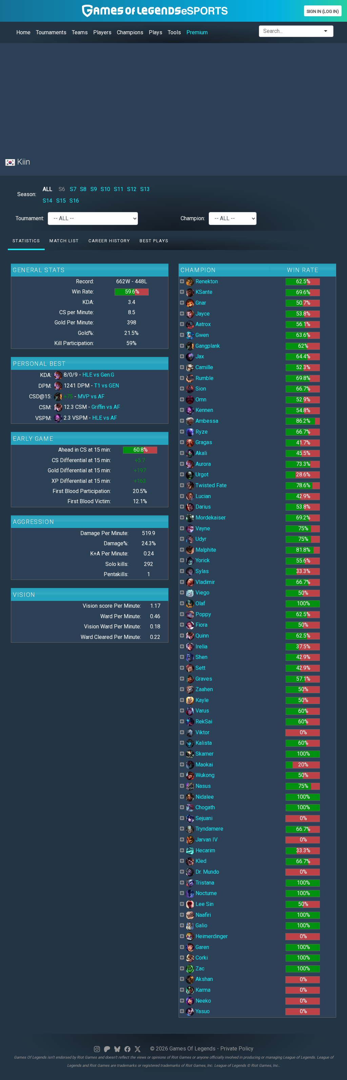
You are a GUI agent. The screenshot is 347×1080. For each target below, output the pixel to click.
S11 (118, 189)
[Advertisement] (173, 96)
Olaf (199, 603)
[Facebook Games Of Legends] (127, 1048)
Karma (202, 990)
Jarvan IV (206, 839)
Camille (203, 367)
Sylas (201, 571)
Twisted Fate (210, 485)
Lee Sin (203, 904)
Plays (155, 32)
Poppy (202, 614)
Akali (200, 453)
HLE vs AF (104, 418)
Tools (174, 32)
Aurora (202, 464)
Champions (130, 32)
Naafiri (202, 915)
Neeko (202, 1001)
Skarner (203, 754)
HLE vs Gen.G (98, 375)
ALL (47, 189)
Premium (197, 32)
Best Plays (154, 240)
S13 (145, 189)
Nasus (202, 786)
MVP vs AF (91, 396)
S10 (105, 189)
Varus (201, 710)
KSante (203, 292)
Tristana (204, 882)
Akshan (203, 979)
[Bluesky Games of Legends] (117, 1048)
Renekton (206, 281)
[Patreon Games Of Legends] (107, 1048)
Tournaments (51, 32)
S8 (83, 189)
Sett (199, 668)
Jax (199, 356)
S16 (74, 200)
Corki (201, 957)
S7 (73, 189)
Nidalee (204, 797)
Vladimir (204, 582)
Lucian (202, 496)
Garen (201, 947)
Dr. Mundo (206, 872)
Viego (201, 592)
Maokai (203, 764)
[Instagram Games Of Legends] (97, 1048)
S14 (47, 200)
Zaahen (203, 689)
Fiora (200, 625)
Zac (199, 968)
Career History (109, 240)
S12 (132, 189)
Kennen (203, 410)
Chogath (204, 807)
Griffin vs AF (105, 407)
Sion (200, 388)
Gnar (200, 303)
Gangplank (207, 346)
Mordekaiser (210, 517)
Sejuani (203, 818)
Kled (200, 861)
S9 (93, 189)
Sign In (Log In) (323, 11)
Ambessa (206, 421)
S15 (61, 200)
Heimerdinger (211, 936)
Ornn (200, 399)
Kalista (203, 743)
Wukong (204, 775)
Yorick (202, 560)
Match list (64, 240)
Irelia (200, 646)
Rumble (203, 378)
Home (23, 32)
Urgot (201, 474)
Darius (202, 507)
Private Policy (236, 1048)
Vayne (202, 528)
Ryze (201, 432)
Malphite (205, 550)
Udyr (200, 539)
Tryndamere (208, 829)
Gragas (203, 442)
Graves (203, 679)
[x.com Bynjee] (138, 1048)
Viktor (201, 732)
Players (102, 32)
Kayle (201, 700)
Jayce (202, 313)
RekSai (203, 721)
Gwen (201, 335)
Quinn (201, 635)
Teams (80, 32)
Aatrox (202, 324)
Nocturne (205, 893)
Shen (200, 657)
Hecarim (204, 850)
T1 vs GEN (106, 385)
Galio (200, 925)
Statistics (26, 240)
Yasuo (202, 1011)
